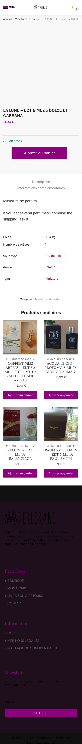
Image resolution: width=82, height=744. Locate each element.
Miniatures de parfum (27, 19)
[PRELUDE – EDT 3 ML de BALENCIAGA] (20, 424)
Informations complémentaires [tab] (41, 188)
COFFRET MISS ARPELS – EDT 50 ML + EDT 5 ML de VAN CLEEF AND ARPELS (20, 372)
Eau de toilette (55, 256)
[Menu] (5, 7)
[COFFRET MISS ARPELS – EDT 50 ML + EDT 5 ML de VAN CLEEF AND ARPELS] (20, 337)
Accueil (7, 19)
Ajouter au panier (39, 152)
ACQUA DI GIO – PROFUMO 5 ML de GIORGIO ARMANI (61, 368)
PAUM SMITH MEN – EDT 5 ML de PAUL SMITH (61, 454)
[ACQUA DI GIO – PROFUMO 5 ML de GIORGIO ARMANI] (61, 337)
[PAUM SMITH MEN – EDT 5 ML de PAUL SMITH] (61, 424)
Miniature (51, 278)
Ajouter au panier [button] (20, 395)
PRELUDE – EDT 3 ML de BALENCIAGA (20, 454)
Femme (50, 267)
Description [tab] (41, 182)
